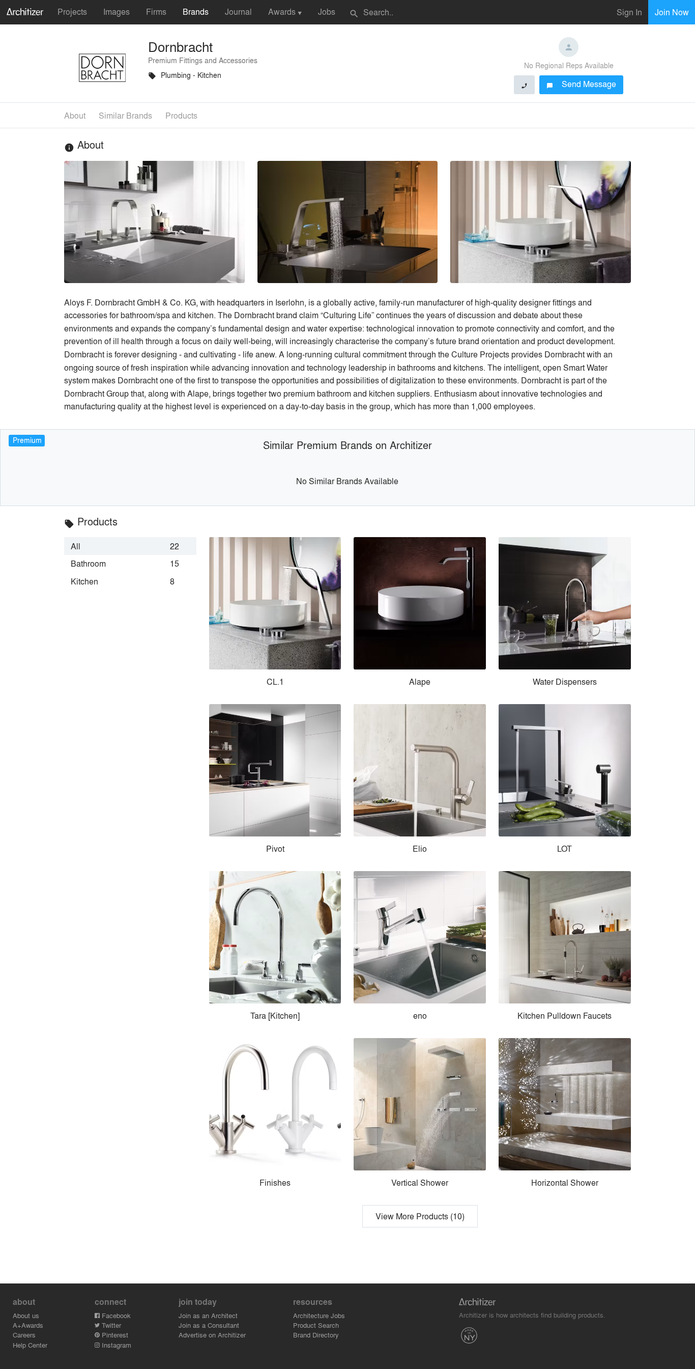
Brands (196, 11)
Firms (156, 11)
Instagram (115, 1345)
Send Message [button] (581, 84)
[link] (130, 545)
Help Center (30, 1345)
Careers (24, 1334)
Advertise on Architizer (212, 1334)
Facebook (115, 1315)
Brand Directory (316, 1334)
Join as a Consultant (209, 1325)
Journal (238, 11)
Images (116, 11)
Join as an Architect (208, 1315)
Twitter (110, 1325)
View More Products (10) (420, 1216)
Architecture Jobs (319, 1315)
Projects (72, 11)
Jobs (326, 11)
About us (26, 1315)
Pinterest (114, 1334)
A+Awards (28, 1325)
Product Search (316, 1325)
